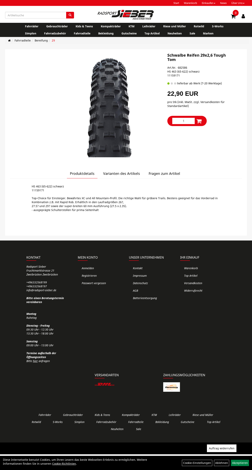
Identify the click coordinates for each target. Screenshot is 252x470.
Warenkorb (190, 3)
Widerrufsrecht (193, 290)
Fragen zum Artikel (164, 173)
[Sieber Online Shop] (126, 15)
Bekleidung (106, 33)
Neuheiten (175, 33)
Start (176, 3)
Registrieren (89, 275)
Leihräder (148, 26)
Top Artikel (152, 33)
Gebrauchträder (57, 26)
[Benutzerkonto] (243, 16)
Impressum (140, 275)
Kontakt (138, 268)
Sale (192, 33)
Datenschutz (140, 283)
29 (53, 40)
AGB (135, 290)
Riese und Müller (174, 26)
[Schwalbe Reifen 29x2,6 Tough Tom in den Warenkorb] (199, 121)
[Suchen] (70, 15)
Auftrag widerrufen (221, 448)
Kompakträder (111, 26)
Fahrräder (31, 26)
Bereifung (41, 40)
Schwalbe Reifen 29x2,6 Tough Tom (196, 57)
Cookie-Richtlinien (64, 463)
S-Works (217, 26)
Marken (208, 33)
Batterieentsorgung (145, 298)
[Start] (9, 40)
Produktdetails (82, 173)
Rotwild (199, 26)
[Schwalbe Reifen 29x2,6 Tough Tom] (109, 105)
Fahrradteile (82, 33)
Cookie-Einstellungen (197, 463)
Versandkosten (193, 283)
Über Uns (237, 3)
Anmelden (88, 268)
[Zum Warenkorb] (233, 17)
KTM (131, 26)
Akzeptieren (240, 463)
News (223, 3)
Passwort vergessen (94, 283)
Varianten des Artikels (121, 173)
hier (35, 361)
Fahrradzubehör (55, 33)
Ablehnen (221, 463)
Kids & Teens (84, 26)
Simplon (30, 33)
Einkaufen (207, 3)
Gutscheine (129, 33)
